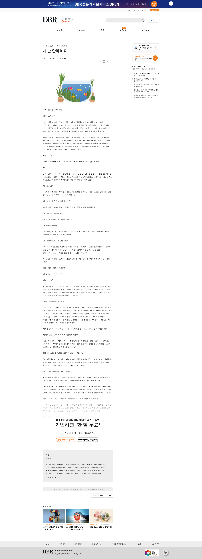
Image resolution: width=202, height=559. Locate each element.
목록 (102, 495)
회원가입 (137, 10)
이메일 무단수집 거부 (119, 544)
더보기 (100, 61)
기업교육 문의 (154, 10)
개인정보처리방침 (97, 544)
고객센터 (144, 10)
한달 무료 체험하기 (66, 439)
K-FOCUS (146, 30)
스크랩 (111, 61)
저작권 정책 (78, 544)
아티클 (59, 30)
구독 (102, 30)
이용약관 (62, 544)
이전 (94, 495)
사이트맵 (138, 544)
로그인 (130, 10)
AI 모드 (153, 20)
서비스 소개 (46, 544)
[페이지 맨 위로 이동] (166, 553)
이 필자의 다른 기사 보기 (53, 477)
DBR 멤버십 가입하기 (88, 439)
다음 (109, 495)
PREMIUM (81, 30)
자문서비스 (124, 30)
